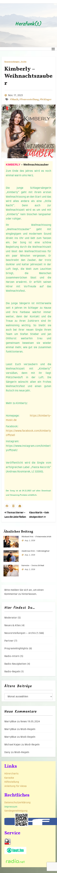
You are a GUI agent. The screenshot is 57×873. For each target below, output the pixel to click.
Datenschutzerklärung (17, 802)
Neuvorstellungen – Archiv (20, 633)
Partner (8, 641)
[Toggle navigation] (53, 49)
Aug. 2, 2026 (30, 540)
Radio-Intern (11, 656)
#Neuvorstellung (29, 99)
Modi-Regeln (27, 729)
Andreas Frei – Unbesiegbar (35, 551)
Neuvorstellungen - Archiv (15, 62)
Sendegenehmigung (15, 811)
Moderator (10, 618)
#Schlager (45, 99)
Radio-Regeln (12, 671)
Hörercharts (11, 774)
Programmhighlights (16, 648)
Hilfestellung (11, 782)
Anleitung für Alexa (15, 786)
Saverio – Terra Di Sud (32, 565)
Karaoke (9, 778)
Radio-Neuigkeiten (15, 664)
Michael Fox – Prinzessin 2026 (36, 536)
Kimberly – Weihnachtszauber (28, 76)
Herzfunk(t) (28, 24)
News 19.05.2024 (30, 721)
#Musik (14, 99)
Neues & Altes (12, 625)
